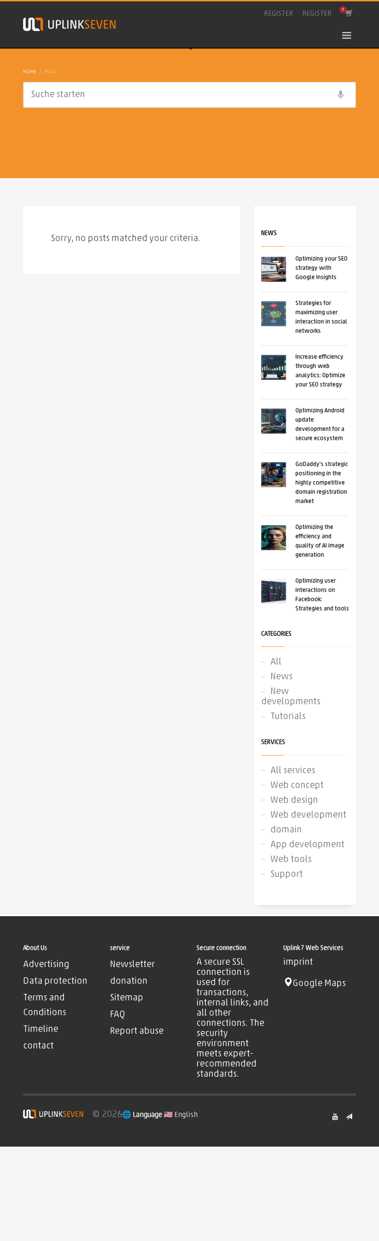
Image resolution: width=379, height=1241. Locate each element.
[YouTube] (335, 1116)
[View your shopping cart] (348, 13)
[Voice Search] (340, 94)
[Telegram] (349, 1116)
